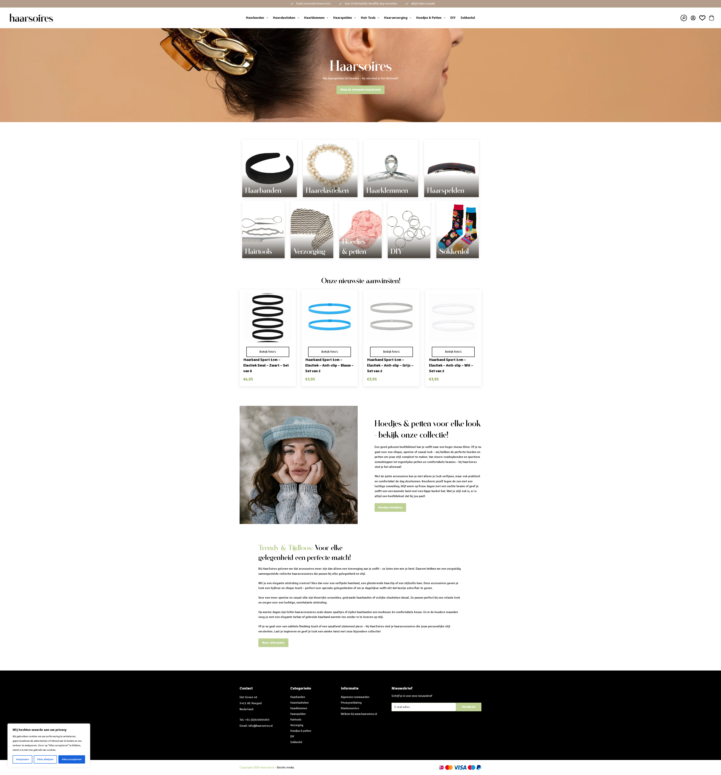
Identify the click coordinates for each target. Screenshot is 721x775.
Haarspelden (342, 18)
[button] (268, 337)
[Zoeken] (683, 18)
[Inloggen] (693, 18)
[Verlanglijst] (702, 18)
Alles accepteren (72, 759)
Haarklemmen (314, 18)
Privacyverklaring (351, 702)
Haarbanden (255, 18)
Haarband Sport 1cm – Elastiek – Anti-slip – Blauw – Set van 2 (329, 365)
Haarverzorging (395, 18)
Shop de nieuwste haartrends (360, 89)
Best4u (281, 767)
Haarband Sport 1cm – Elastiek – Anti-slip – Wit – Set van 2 (451, 365)
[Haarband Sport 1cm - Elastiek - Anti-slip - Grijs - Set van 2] (391, 317)
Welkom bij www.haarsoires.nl (359, 714)
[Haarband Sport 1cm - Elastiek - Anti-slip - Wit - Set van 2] (453, 317)
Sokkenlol (468, 18)
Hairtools (258, 251)
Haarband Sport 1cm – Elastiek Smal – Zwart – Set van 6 (266, 365)
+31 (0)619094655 (257, 720)
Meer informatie (273, 643)
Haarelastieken (284, 18)
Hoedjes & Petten (429, 18)
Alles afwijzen (45, 759)
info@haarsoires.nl (260, 726)
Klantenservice (350, 708)
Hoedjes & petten (300, 731)
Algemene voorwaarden (355, 697)
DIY (453, 18)
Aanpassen (22, 759)
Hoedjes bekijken (390, 507)
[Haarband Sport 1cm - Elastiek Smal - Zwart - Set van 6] (267, 317)
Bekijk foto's (267, 352)
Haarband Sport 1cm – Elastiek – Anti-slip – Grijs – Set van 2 (390, 365)
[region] (49, 745)
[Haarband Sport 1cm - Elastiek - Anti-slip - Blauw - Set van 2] (329, 317)
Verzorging (309, 251)
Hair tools (368, 18)
